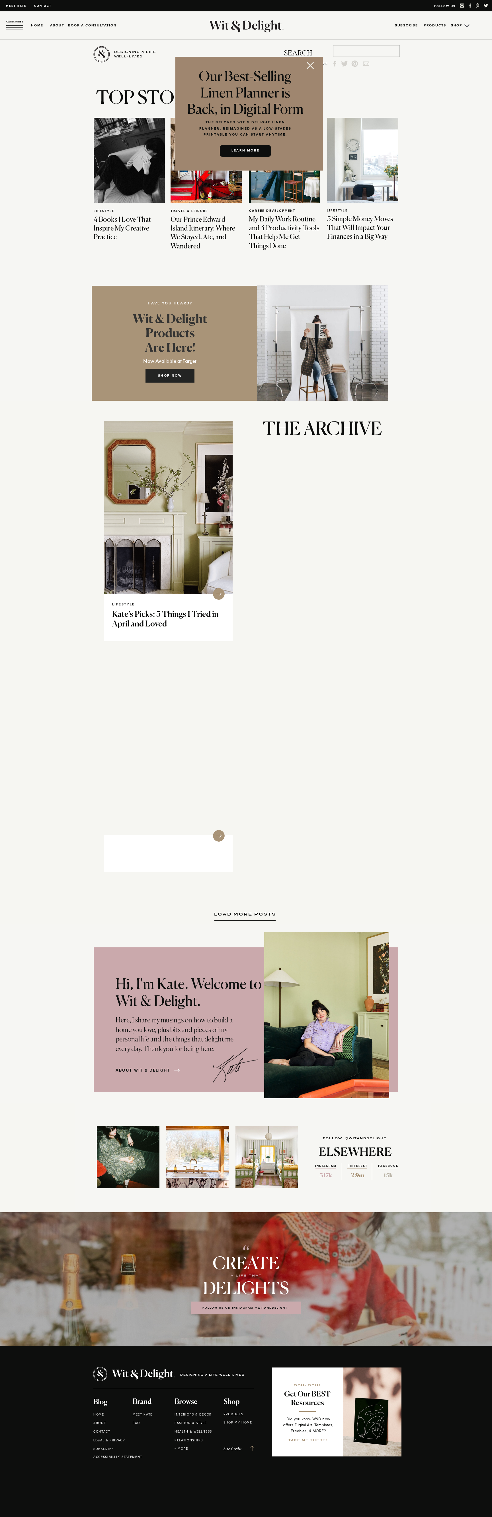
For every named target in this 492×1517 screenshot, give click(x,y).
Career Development (272, 210)
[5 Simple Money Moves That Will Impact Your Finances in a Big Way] (362, 160)
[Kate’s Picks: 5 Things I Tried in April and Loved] (168, 507)
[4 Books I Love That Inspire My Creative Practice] (129, 160)
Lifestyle (104, 211)
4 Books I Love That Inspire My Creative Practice (122, 228)
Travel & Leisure (189, 211)
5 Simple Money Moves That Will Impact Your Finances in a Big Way (360, 228)
